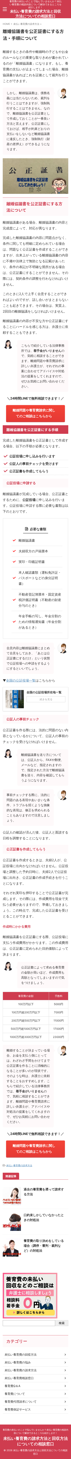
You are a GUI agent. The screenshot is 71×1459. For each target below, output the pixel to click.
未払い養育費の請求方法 (19, 1165)
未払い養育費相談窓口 (19, 1378)
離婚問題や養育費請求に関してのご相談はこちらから (34, 413)
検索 (62, 1323)
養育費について (15, 1394)
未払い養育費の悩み (18, 1362)
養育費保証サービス (18, 1409)
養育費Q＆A (12, 1386)
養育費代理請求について (21, 1401)
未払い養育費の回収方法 (21, 1354)
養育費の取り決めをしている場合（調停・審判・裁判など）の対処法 (44, 1245)
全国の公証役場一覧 (21, 680)
